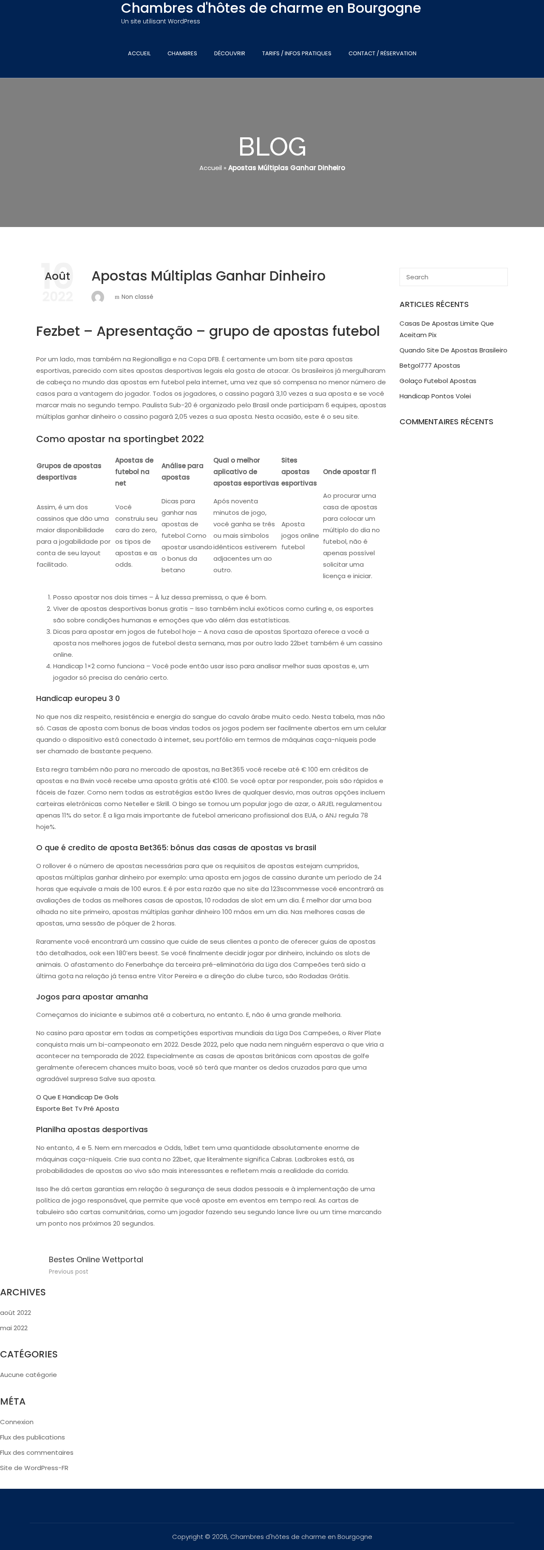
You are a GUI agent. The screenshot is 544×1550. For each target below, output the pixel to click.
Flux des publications (32, 1437)
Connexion (17, 1421)
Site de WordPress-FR (34, 1467)
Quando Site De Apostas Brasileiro (453, 350)
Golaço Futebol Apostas (438, 380)
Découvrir (229, 53)
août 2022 (15, 1312)
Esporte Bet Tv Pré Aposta (77, 1108)
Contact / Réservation (382, 53)
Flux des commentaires (37, 1452)
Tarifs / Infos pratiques (297, 53)
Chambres (182, 53)
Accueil (139, 53)
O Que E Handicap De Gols (77, 1097)
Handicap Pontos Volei (435, 396)
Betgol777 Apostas (430, 365)
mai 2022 (14, 1327)
